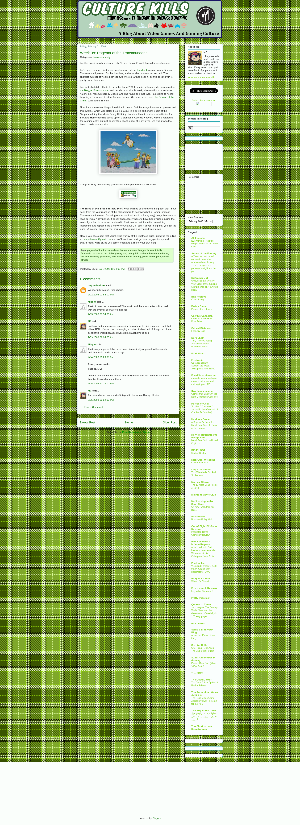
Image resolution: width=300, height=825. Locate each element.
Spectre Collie (199, 645)
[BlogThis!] (132, 269)
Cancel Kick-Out (199, 462)
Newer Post (87, 422)
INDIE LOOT (198, 450)
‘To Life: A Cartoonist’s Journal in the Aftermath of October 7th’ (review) (204, 409)
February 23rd (198, 331)
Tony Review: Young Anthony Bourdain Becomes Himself (201, 343)
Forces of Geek (200, 403)
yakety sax (120, 253)
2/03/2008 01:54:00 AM (101, 314)
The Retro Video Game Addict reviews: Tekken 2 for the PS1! (204, 701)
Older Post (170, 422)
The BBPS (197, 673)
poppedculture (96, 285)
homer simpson (128, 250)
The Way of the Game (203, 710)
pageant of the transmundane (103, 250)
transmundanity (101, 57)
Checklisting (197, 299)
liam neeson (118, 256)
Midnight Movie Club (203, 494)
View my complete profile (201, 77)
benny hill (133, 253)
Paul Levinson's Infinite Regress (200, 543)
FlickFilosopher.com (203, 375)
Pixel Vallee (198, 563)
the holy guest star (100, 256)
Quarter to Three (201, 604)
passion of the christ (103, 253)
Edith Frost (198, 353)
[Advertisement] (198, 156)
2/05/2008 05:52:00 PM (101, 399)
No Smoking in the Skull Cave (202, 502)
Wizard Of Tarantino (201, 581)
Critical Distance (201, 328)
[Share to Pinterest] (142, 269)
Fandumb (142, 70)
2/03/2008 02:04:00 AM (101, 337)
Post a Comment (93, 407)
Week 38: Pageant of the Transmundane (114, 53)
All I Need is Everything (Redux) (202, 239)
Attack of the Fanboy (203, 253)
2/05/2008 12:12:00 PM (101, 383)
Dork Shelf (197, 337)
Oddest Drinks (198, 453)
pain (158, 256)
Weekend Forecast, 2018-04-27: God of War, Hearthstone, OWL (204, 569)
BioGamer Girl (199, 278)
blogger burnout (147, 250)
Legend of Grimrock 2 (202, 591)
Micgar (92, 301)
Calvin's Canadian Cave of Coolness (202, 317)
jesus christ (148, 256)
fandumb (85, 253)
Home (129, 422)
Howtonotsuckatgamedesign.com (204, 436)
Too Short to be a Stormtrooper (201, 727)
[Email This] (129, 269)
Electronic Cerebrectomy (199, 361)
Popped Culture (200, 578)
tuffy (159, 250)
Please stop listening (201, 309)
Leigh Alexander (201, 469)
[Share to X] (136, 269)
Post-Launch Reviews (204, 588)
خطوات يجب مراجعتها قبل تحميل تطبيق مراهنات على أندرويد (204, 716)
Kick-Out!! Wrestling (203, 459)
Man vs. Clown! (200, 482)
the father (163, 253)
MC (90, 321)
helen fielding (133, 256)
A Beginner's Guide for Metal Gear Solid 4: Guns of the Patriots (204, 425)
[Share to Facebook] (139, 269)
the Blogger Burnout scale (94, 90)
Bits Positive (198, 296)
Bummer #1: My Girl (201, 519)
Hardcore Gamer (200, 419)
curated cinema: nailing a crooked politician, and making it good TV (203, 381)
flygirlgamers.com (201, 391)
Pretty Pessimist (200, 597)
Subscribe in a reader (204, 100)
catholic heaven (148, 253)
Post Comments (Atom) (136, 432)
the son (85, 256)
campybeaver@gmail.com (97, 239)
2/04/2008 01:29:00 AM (101, 357)
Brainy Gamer (199, 306)
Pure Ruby (196, 321)
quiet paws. (198, 623)
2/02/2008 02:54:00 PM (101, 294)
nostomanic (198, 516)
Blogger (156, 818)
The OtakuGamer (201, 679)
